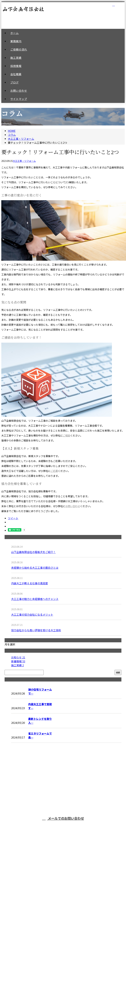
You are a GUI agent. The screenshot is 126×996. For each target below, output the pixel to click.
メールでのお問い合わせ (65, 818)
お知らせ (18, 657)
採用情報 (66, 880)
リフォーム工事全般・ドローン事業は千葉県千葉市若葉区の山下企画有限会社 (63, 967)
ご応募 (54, 471)
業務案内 (66, 853)
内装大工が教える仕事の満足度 (29, 583)
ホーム (66, 844)
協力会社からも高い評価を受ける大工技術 (36, 630)
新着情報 (18, 661)
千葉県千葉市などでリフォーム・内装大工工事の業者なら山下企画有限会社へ (63, 926)
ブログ (66, 898)
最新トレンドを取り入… (40, 721)
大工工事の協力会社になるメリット (32, 614)
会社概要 (66, 889)
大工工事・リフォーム (21, 139)
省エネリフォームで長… (40, 735)
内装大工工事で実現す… (40, 706)
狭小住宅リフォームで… (40, 691)
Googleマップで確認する (63, 947)
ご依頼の (66, 862)
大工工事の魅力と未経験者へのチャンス (34, 599)
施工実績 (17, 665)
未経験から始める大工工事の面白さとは (34, 568)
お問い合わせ (72, 506)
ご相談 (66, 435)
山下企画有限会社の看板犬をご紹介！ (33, 552)
